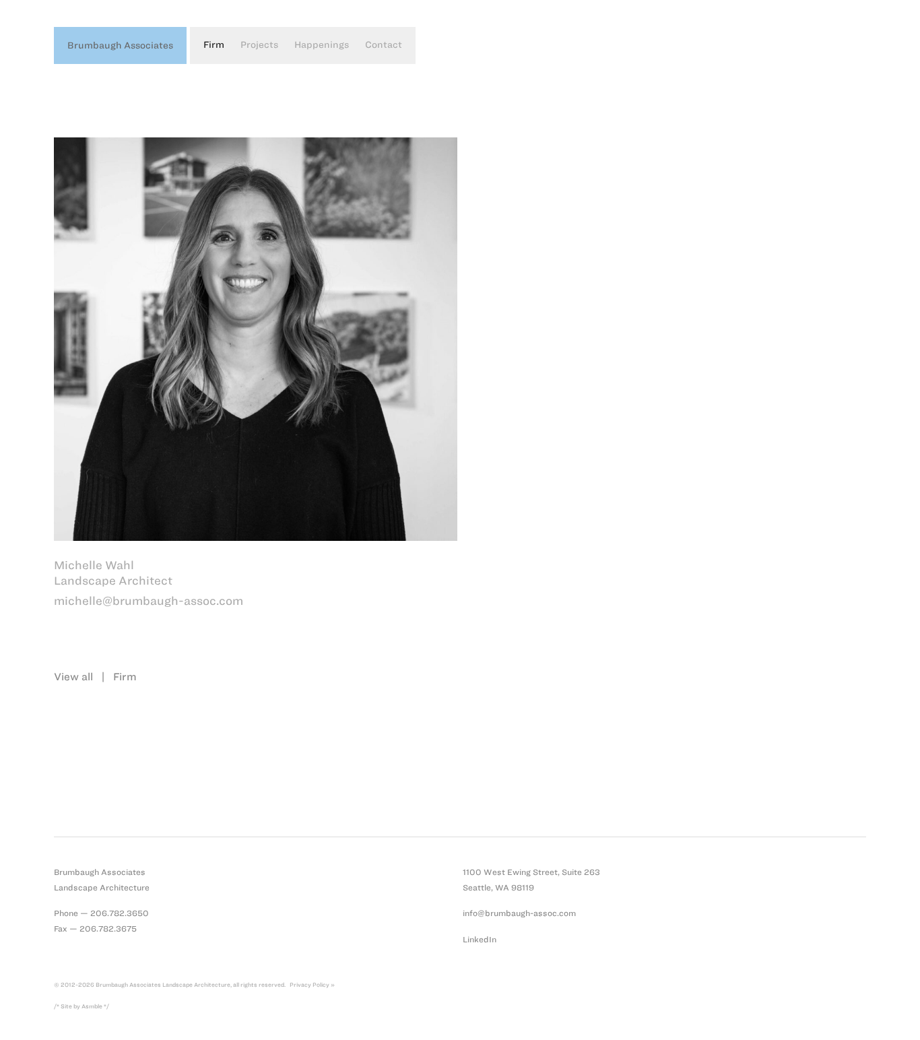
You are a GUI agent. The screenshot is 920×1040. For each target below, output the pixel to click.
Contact (383, 45)
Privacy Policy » (312, 984)
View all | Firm (95, 676)
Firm (213, 45)
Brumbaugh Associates (120, 45)
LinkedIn (479, 939)
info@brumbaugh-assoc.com (519, 913)
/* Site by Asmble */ (81, 1006)
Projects (259, 45)
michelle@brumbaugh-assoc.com (148, 601)
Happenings (321, 45)
